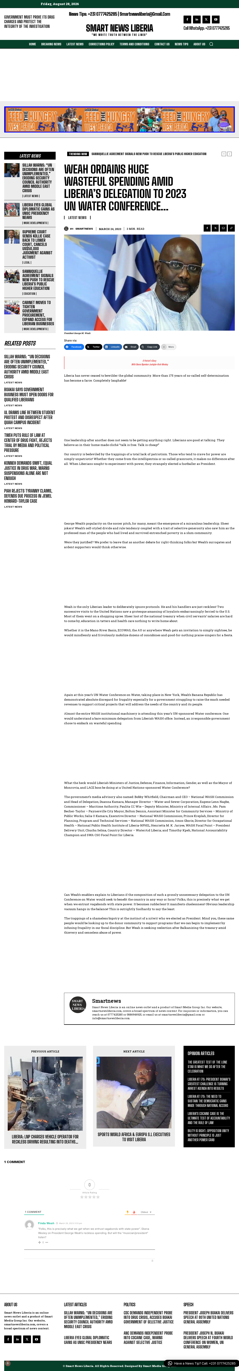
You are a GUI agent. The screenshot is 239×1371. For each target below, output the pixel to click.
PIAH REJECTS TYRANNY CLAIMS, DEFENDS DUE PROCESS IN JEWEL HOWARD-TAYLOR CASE (28, 496)
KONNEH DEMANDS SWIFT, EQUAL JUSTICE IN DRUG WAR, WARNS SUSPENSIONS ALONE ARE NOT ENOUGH (28, 471)
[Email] (223, 228)
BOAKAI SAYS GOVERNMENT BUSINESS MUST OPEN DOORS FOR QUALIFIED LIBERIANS (29, 394)
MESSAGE (189, 1327)
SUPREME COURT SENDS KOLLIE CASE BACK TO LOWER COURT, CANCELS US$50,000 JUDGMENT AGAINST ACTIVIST (37, 244)
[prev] (224, 154)
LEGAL (27, 262)
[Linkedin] (197, 19)
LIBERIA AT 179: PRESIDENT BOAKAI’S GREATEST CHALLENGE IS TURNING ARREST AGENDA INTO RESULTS (209, 1083)
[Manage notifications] (7, 1363)
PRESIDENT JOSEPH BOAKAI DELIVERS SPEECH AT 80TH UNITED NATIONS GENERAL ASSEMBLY (208, 1317)
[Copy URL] (231, 228)
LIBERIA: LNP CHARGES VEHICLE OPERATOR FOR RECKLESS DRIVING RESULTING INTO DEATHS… (45, 1139)
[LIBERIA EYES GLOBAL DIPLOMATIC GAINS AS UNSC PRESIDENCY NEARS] (12, 210)
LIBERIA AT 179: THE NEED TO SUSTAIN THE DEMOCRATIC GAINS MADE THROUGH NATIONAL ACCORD (208, 1101)
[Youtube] (216, 19)
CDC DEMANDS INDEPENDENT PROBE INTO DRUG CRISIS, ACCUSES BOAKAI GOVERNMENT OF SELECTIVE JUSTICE (149, 1317)
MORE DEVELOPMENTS (35, 223)
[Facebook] (187, 19)
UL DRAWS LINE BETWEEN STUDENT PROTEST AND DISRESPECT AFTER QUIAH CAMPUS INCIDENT (29, 417)
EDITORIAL (10, 31)
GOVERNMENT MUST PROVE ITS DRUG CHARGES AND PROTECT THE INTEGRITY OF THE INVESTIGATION (29, 22)
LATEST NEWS (31, 196)
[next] (229, 154)
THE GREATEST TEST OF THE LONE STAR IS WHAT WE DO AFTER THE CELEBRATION (207, 1066)
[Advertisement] (119, 74)
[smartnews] (67, 228)
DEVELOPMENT (132, 1327)
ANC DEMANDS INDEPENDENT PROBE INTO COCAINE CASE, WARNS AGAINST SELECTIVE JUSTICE (148, 1338)
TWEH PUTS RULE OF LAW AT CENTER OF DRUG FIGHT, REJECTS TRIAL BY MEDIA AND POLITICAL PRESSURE (28, 443)
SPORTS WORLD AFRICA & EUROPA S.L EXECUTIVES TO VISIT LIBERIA (134, 1137)
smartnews (84, 228)
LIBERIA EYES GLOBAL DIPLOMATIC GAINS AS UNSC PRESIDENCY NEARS (38, 211)
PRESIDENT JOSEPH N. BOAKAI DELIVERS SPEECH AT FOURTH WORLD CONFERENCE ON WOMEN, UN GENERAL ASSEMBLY (208, 1340)
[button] (211, 44)
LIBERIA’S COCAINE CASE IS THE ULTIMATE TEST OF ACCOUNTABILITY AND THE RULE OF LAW (209, 1118)
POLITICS (129, 1347)
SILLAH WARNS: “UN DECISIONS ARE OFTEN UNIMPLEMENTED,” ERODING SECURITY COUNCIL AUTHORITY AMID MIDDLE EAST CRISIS (38, 178)
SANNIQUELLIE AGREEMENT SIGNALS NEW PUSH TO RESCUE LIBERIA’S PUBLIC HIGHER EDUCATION (38, 280)
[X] (206, 19)
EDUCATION (29, 293)
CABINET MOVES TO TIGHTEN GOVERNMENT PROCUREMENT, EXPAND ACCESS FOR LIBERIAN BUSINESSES (38, 313)
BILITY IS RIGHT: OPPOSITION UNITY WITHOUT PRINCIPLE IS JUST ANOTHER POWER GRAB (208, 1135)
